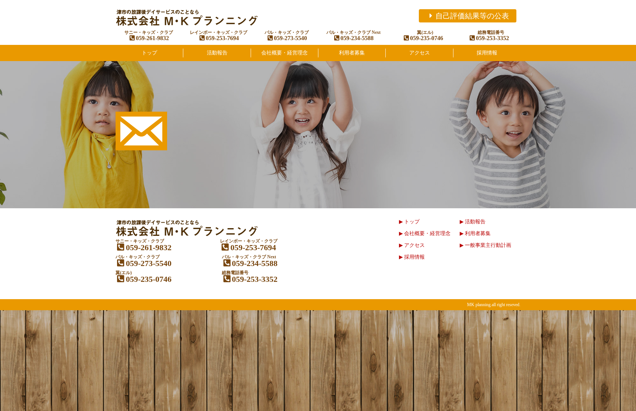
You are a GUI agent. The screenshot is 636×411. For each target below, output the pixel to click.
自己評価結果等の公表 (472, 16)
